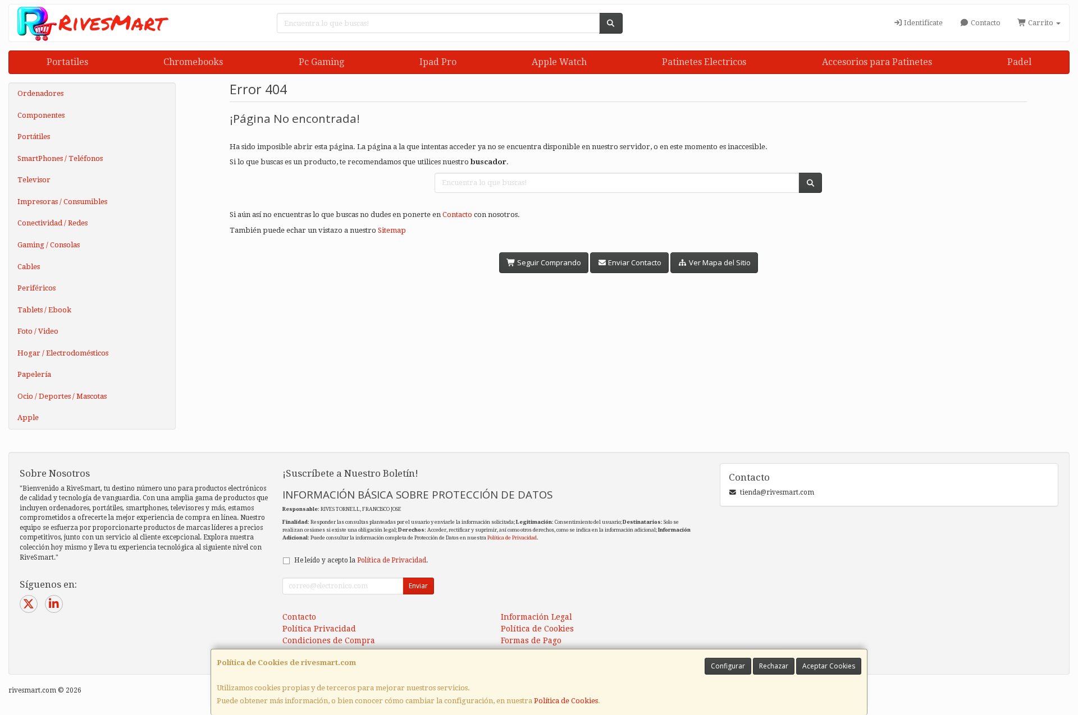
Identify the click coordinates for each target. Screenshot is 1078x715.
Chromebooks (193, 62)
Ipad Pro (437, 62)
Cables (28, 266)
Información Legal (536, 616)
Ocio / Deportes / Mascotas (62, 396)
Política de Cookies (566, 700)
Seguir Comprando (548, 262)
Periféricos (36, 288)
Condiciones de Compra (328, 640)
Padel (1019, 62)
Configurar (728, 666)
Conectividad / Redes (52, 223)
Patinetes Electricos (704, 62)
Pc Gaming (321, 62)
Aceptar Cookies (828, 666)
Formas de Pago (531, 640)
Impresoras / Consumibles (62, 201)
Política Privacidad (319, 628)
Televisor (34, 180)
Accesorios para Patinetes (877, 62)
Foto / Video (37, 331)
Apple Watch (559, 62)
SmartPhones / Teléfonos (60, 158)
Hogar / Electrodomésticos (62, 353)
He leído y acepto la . (361, 560)
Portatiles (67, 62)
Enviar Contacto (633, 262)
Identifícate (922, 23)
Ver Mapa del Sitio (719, 262)
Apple (28, 417)
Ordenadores (40, 93)
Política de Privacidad (512, 537)
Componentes (41, 115)
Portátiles (33, 136)
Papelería (34, 374)
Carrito (1040, 23)
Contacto (985, 23)
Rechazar (773, 666)
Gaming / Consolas (48, 245)
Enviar (418, 586)
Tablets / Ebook (44, 310)
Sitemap (392, 230)
